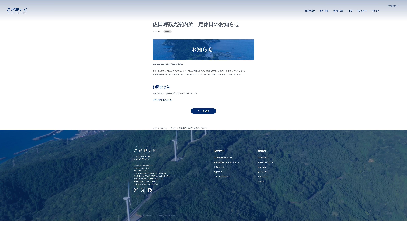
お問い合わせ (219, 167)
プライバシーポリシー (222, 176)
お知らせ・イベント (265, 162)
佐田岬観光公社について (223, 157)
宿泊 (350, 10)
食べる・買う (263, 171)
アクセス (375, 10)
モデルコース (362, 10)
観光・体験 (324, 10)
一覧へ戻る (205, 111)
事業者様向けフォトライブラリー (226, 162)
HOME (155, 128)
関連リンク (218, 171)
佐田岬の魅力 (310, 10)
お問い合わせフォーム (162, 99)
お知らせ (168, 31)
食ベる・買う (338, 10)
